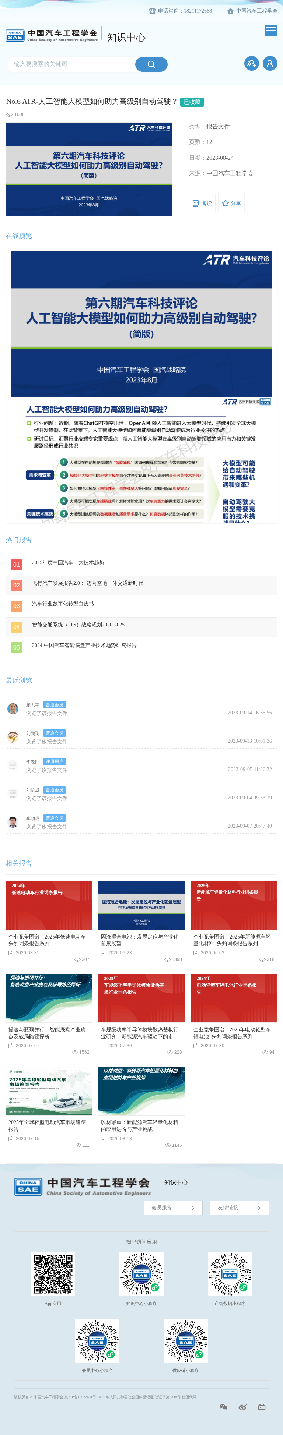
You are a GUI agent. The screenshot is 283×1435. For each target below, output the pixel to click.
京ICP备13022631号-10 (82, 1397)
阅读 (207, 203)
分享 (236, 203)
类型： (198, 126)
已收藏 (192, 102)
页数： (198, 142)
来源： (198, 173)
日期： (198, 158)
